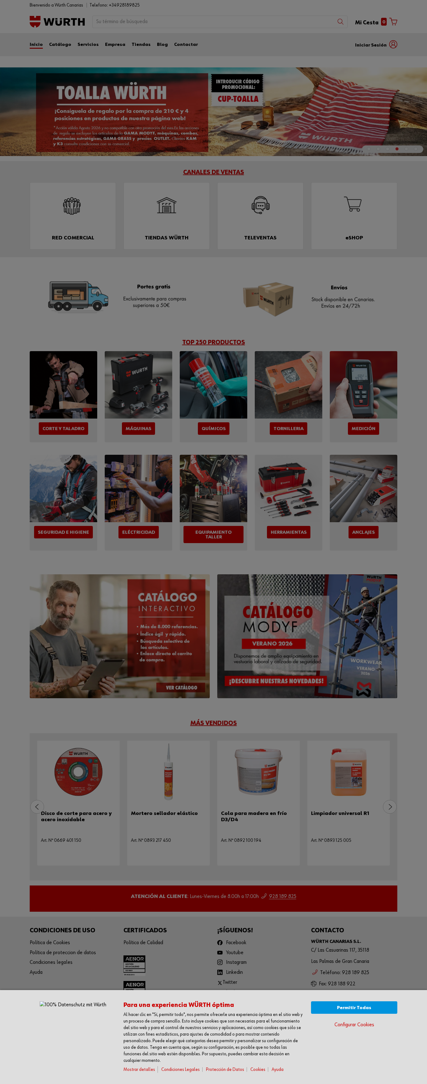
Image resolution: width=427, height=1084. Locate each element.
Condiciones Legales (180, 1069)
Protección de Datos (225, 1069)
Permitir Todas (354, 1007)
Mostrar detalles (139, 1069)
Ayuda (278, 1069)
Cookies (257, 1069)
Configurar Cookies (354, 1025)
